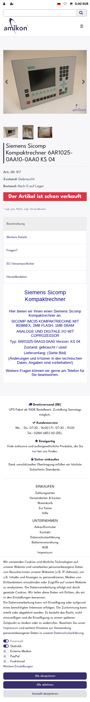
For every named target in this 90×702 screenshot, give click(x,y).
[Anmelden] (5, 4)
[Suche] (81, 13)
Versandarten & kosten (45, 498)
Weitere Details (17, 237)
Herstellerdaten (17, 276)
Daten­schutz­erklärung (68, 633)
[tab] (45, 224)
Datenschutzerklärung (45, 537)
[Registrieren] (12, 4)
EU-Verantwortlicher (20, 263)
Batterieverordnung (45, 542)
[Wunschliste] (65, 4)
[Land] (59, 4)
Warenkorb (45, 503)
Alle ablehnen (45, 684)
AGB (45, 547)
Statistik (16, 646)
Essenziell (16, 641)
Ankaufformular (45, 527)
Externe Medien (20, 651)
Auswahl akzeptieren (45, 693)
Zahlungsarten (45, 493)
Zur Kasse (45, 508)
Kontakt (45, 532)
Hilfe (45, 513)
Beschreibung (16, 223)
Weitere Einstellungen (18, 666)
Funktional (17, 661)
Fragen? (12, 250)
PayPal (14, 656)
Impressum (45, 552)
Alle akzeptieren (45, 676)
